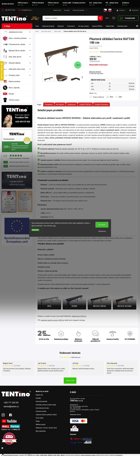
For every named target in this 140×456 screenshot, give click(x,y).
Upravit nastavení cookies (88, 455)
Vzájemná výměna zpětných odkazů (46, 414)
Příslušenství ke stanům (17, 44)
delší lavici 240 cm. (79, 316)
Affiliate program (41, 424)
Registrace (135, 10)
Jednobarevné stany (15, 32)
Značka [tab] (85, 104)
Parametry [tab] (49, 104)
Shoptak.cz (119, 455)
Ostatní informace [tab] (101, 104)
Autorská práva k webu (42, 408)
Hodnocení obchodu (70, 352)
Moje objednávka (41, 431)
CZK (106, 18)
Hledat (100, 18)
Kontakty (67, 10)
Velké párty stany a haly (17, 69)
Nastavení (35, 230)
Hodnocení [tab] (72, 104)
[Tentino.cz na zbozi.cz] (18, 448)
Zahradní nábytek (14, 63)
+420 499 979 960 (22, 122)
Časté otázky (39, 418)
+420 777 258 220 (11, 402)
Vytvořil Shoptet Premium (10, 455)
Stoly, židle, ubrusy (15, 57)
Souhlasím (101, 225)
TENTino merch (14, 100)
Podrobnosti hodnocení (115, 52)
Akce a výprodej (14, 88)
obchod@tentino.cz (11, 406)
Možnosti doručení (95, 72)
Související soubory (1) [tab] (60, 104)
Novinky (11, 94)
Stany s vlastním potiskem (18, 38)
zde (54, 226)
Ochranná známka (41, 411)
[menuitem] (37, 26)
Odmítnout (102, 231)
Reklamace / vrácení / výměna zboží (46, 428)
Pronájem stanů (14, 75)
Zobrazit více (70, 380)
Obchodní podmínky (78, 10)
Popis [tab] (39, 104)
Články (38, 421)
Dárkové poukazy (14, 81)
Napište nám (57, 10)
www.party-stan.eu (75, 414)
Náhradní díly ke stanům (17, 51)
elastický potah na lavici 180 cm (52, 320)
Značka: (93, 48)
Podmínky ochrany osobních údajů (46, 405)
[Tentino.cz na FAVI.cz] (18, 439)
